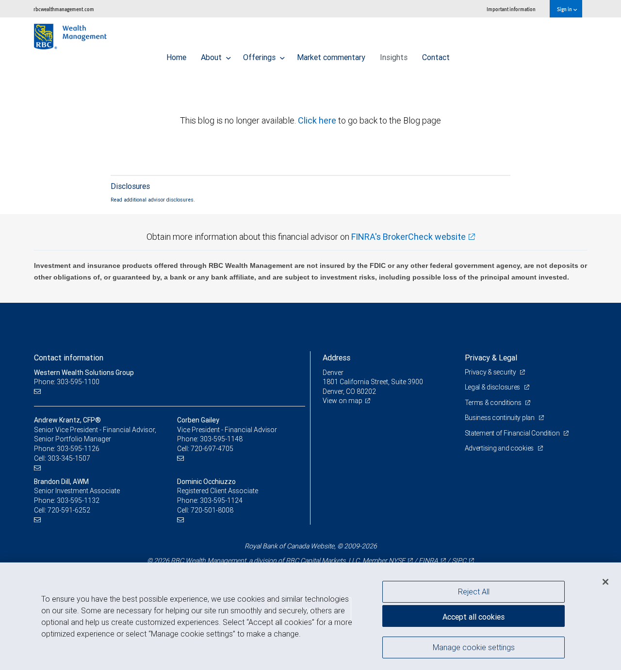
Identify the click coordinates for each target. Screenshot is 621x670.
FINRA (428, 560)
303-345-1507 (69, 458)
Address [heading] (336, 357)
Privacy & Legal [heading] (491, 357)
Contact (436, 57)
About (212, 57)
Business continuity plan (500, 417)
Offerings (260, 57)
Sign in (565, 9)
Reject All (474, 591)
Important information (511, 9)
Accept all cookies (473, 617)
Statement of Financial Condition (513, 433)
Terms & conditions (494, 402)
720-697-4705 (212, 448)
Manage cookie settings (474, 647)
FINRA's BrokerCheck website (408, 236)
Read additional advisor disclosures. (153, 199)
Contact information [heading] (68, 357)
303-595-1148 (221, 439)
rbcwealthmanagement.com (63, 9)
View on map (342, 400)
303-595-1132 (78, 500)
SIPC (459, 560)
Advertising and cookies (500, 448)
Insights (394, 57)
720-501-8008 (212, 510)
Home (176, 57)
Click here (318, 120)
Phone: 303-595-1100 (66, 381)
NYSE (397, 560)
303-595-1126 (78, 448)
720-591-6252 (69, 510)
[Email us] (38, 391)
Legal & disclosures (493, 387)
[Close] (605, 581)
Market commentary (331, 57)
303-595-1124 (221, 500)
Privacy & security (491, 372)
